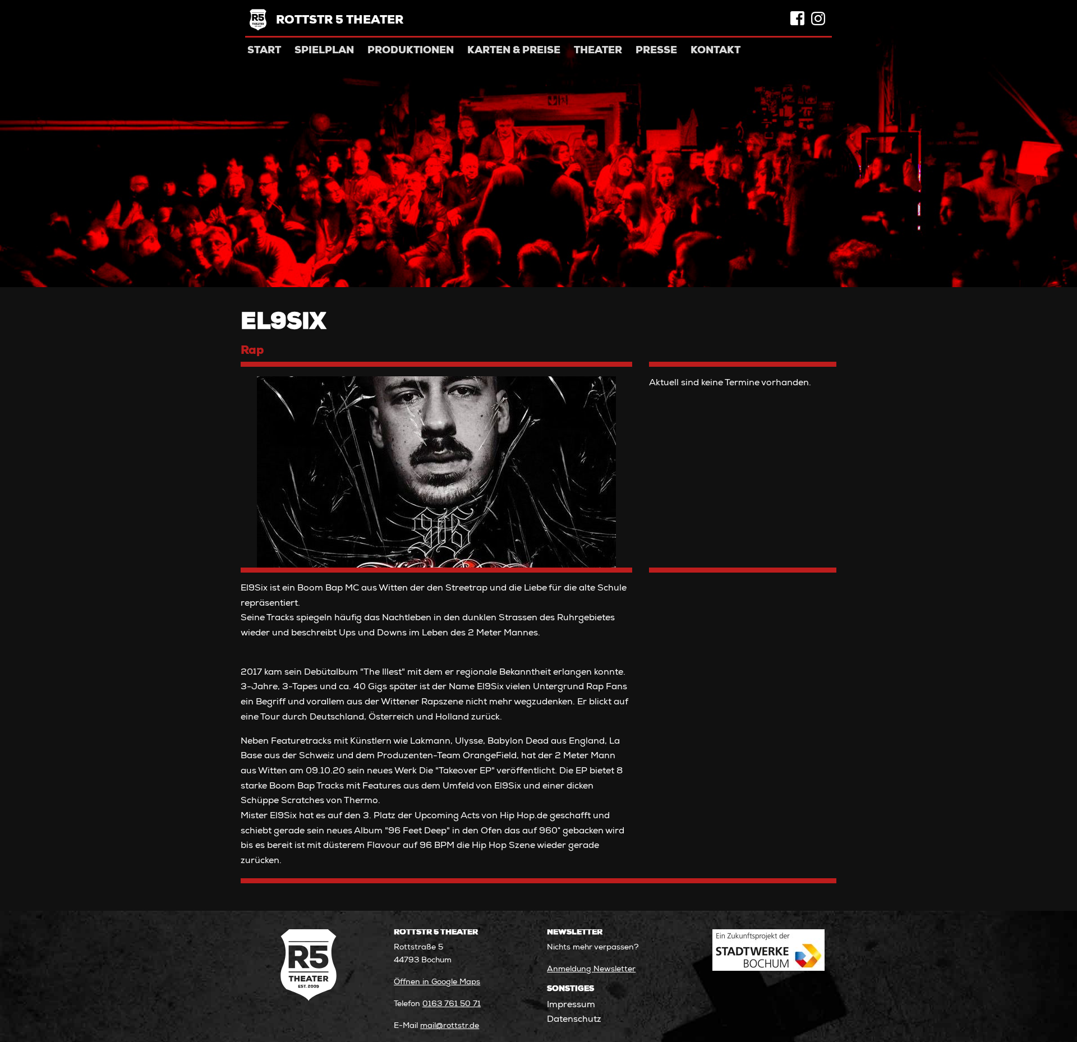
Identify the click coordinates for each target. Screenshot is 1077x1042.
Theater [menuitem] (598, 51)
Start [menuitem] (264, 51)
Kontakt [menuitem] (715, 51)
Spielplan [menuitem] (324, 51)
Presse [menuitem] (656, 51)
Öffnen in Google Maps (437, 982)
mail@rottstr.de (449, 1026)
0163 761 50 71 (451, 1004)
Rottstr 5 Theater (339, 21)
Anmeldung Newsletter (591, 970)
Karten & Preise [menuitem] (513, 51)
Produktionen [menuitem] (410, 51)
